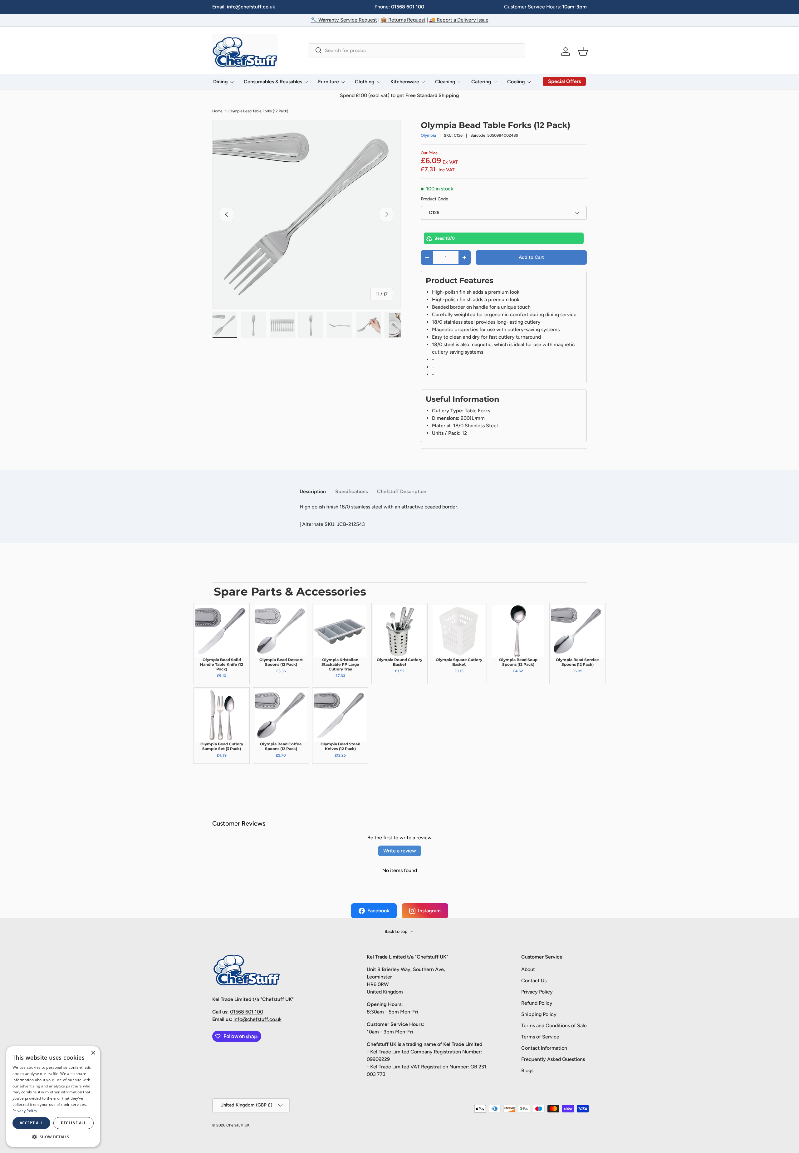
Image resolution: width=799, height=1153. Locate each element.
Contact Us (534, 981)
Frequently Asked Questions (553, 1059)
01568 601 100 (407, 7)
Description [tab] (313, 491)
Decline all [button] (73, 1123)
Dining (220, 82)
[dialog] (53, 1096)
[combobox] (416, 50)
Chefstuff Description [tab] (401, 491)
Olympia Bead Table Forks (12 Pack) (258, 111)
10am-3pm (574, 7)
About (528, 969)
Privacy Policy (537, 992)
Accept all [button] (31, 1123)
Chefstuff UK (238, 1125)
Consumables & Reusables (273, 82)
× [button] (93, 1053)
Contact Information (544, 1048)
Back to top (396, 931)
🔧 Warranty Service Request (344, 20)
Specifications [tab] (351, 491)
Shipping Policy (538, 1014)
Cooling (516, 82)
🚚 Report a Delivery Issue (458, 20)
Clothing (365, 82)
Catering (481, 82)
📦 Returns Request (403, 20)
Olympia (428, 135)
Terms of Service (540, 1037)
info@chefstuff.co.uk (251, 7)
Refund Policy (536, 1003)
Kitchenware (404, 82)
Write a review (399, 851)
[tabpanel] (399, 507)
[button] (583, 51)
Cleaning (445, 82)
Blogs (527, 1070)
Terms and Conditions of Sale (554, 1025)
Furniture (328, 82)
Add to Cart (531, 257)
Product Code (434, 199)
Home (217, 111)
